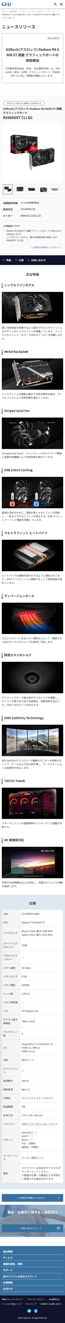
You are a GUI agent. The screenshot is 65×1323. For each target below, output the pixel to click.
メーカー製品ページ (32, 1157)
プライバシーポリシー (36, 1299)
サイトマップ (30, 1304)
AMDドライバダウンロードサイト (40, 1124)
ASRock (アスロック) (31, 215)
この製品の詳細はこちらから (44, 247)
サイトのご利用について (12, 1304)
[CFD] (6, 5)
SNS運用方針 (54, 1299)
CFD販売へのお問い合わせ (50, 1304)
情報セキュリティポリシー (12, 1299)
